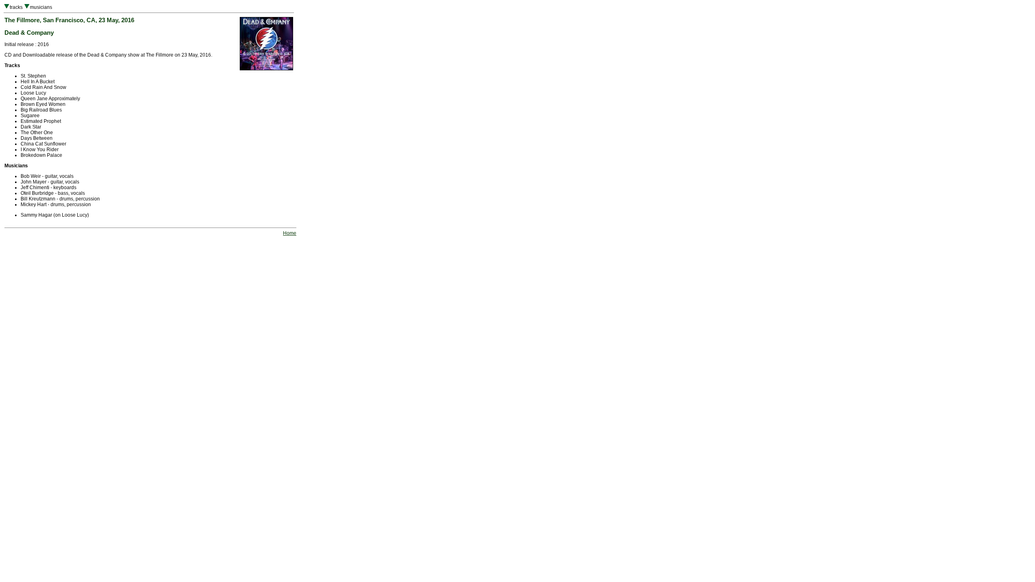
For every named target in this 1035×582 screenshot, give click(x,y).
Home (289, 233)
